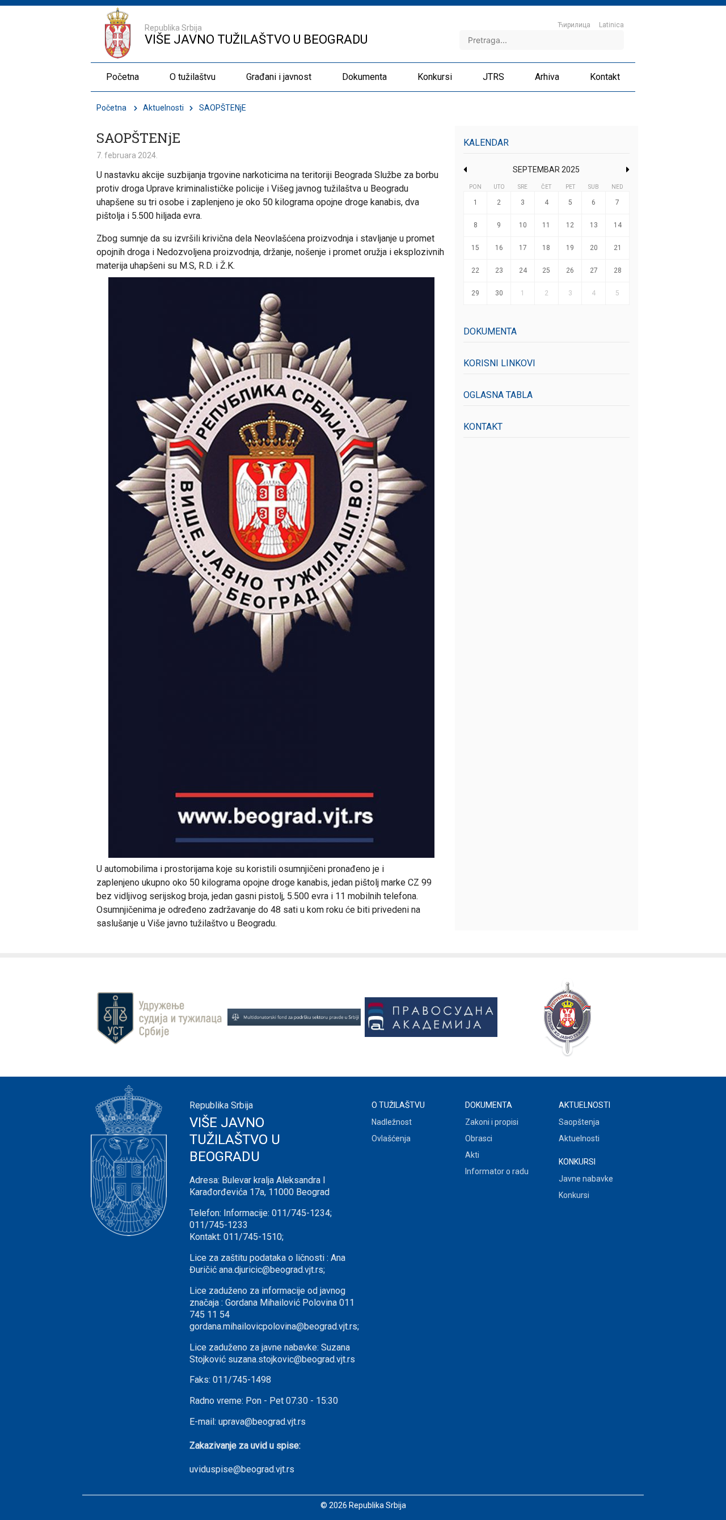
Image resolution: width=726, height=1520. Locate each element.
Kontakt (483, 426)
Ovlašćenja (391, 1138)
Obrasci (478, 1138)
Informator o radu (497, 1171)
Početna (111, 107)
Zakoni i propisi (491, 1122)
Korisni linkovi (499, 363)
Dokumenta (490, 331)
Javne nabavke (586, 1178)
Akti (472, 1154)
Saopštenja (579, 1122)
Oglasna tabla (498, 394)
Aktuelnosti (163, 107)
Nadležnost (392, 1122)
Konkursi (574, 1195)
